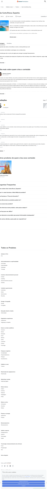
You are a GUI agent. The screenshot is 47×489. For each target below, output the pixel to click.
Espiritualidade (4, 265)
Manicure (3, 392)
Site (2, 449)
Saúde (2, 438)
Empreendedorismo (5, 355)
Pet (2, 256)
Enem (2, 335)
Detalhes (9, 43)
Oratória (2, 282)
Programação (4, 447)
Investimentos (4, 358)
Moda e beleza (4, 387)
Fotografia (3, 305)
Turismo (2, 366)
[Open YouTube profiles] (10, 466)
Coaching (3, 278)
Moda (2, 396)
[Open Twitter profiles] (5, 466)
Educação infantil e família (7, 311)
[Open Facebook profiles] (2, 466)
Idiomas (2, 337)
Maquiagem (3, 394)
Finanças (3, 356)
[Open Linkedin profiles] (7, 466)
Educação (3, 333)
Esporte (2, 434)
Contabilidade (4, 353)
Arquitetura (3, 320)
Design (2, 303)
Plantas (2, 417)
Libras (2, 339)
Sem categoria (4, 455)
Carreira (2, 276)
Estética (3, 390)
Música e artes (4, 402)
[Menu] (2, 1)
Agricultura (3, 415)
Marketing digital (4, 381)
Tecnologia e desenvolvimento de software (11, 444)
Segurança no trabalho (6, 322)
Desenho (3, 406)
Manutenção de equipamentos (8, 372)
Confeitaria (3, 290)
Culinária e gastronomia (6, 288)
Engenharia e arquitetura (7, 318)
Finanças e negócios (5, 351)
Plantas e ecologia (5, 413)
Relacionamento (4, 425)
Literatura (3, 341)
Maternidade (3, 313)
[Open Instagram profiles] (13, 466)
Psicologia (3, 345)
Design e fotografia (5, 301)
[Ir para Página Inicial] (23, 1)
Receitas (3, 296)
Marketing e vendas (5, 379)
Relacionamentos (5, 423)
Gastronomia (3, 294)
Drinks (2, 292)
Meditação (3, 267)
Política (2, 343)
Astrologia (3, 263)
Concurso (3, 330)
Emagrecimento (4, 432)
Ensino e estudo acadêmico (7, 328)
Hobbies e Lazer (5, 364)
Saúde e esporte (5, 430)
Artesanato (3, 404)
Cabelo (2, 389)
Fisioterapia (3, 436)
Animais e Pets (4, 254)
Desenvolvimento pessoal (6, 280)
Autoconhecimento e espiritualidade (9, 261)
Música (2, 408)
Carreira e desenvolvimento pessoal (9, 275)
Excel (2, 445)
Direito (2, 332)
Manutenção (3, 373)
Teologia (3, 269)
